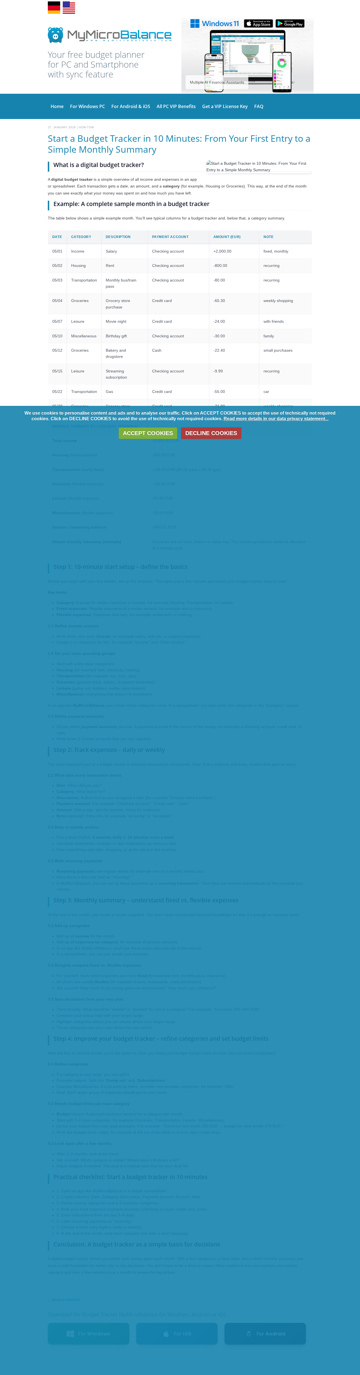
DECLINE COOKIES (211, 433)
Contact (220, 8)
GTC (233, 8)
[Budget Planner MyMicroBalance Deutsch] (69, 13)
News (207, 8)
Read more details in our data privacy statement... (276, 418)
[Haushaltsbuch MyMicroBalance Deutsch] (54, 13)
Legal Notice (288, 8)
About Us (268, 8)
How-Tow (86, 127)
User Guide (190, 8)
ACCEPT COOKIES (148, 433)
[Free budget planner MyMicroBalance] (110, 43)
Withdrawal (249, 8)
